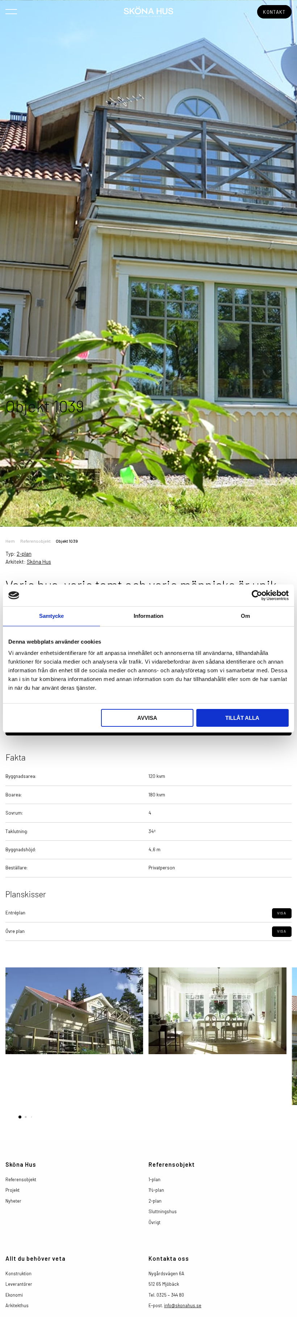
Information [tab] (148, 616)
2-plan (24, 553)
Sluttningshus (162, 1211)
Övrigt (154, 1222)
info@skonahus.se (182, 1305)
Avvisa (147, 718)
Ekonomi (14, 1295)
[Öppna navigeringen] (11, 11)
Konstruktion (18, 1273)
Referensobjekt (35, 540)
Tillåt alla (242, 718)
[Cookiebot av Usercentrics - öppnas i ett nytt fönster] (257, 595)
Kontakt (274, 12)
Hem (10, 540)
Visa (281, 913)
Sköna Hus (39, 561)
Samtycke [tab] (51, 616)
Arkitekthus (17, 1305)
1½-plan (156, 1190)
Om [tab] (245, 616)
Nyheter (13, 1201)
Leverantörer (18, 1284)
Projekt (12, 1190)
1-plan (154, 1179)
